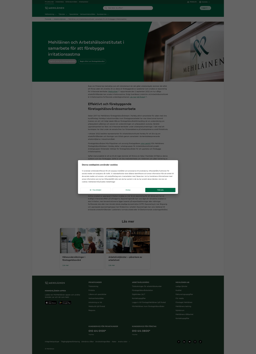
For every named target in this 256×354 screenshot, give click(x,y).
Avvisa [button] (128, 190)
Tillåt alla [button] (160, 190)
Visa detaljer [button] (96, 190)
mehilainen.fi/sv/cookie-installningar (101, 182)
